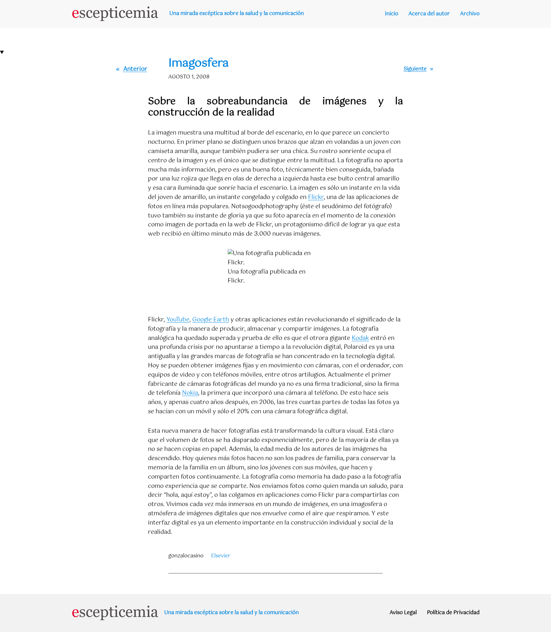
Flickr (316, 197)
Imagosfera (198, 63)
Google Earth (210, 320)
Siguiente (415, 69)
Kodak (360, 338)
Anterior (135, 69)
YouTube (177, 320)
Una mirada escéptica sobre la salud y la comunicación (236, 13)
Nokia (190, 393)
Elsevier (221, 556)
